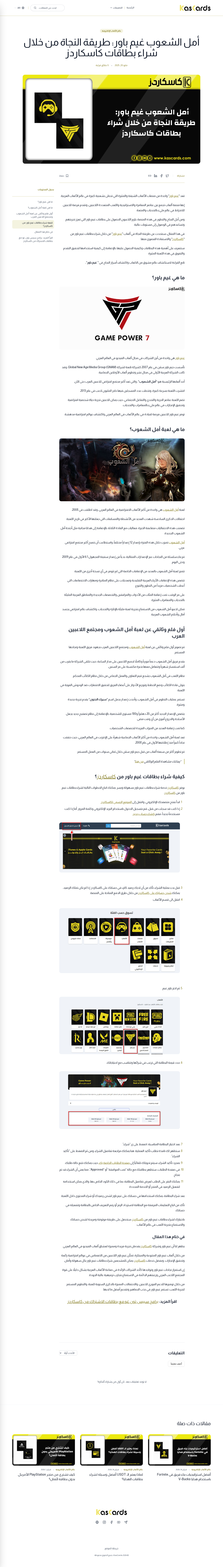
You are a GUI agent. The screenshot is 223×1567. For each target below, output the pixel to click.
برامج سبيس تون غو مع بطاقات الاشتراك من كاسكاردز (112, 1301)
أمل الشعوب (171, 509)
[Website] (97, 1522)
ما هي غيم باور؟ (45, 201)
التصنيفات (117, 7)
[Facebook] (111, 1522)
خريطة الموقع (111, 1548)
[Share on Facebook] (161, 175)
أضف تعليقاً (176, 1363)
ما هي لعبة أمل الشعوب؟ (40, 207)
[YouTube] (118, 1522)
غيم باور (174, 195)
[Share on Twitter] (167, 175)
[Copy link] (149, 175)
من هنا (139, 761)
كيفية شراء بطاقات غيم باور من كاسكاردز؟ (37, 224)
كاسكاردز (177, 239)
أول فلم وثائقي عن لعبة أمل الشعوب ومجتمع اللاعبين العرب (34, 215)
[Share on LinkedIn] (155, 175)
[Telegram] (125, 1522)
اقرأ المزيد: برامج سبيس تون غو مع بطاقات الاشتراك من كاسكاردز (36, 239)
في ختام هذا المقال (43, 232)
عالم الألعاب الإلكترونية (111, 31)
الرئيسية (130, 7)
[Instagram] (104, 1522)
